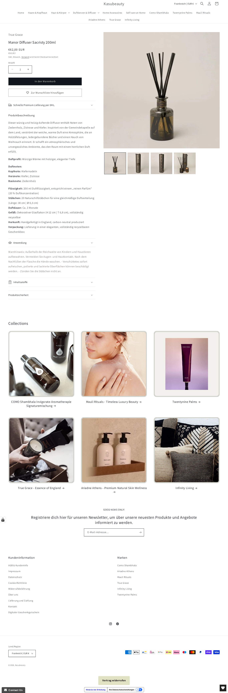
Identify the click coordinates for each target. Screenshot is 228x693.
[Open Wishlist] (223, 688)
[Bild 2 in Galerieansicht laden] (138, 163)
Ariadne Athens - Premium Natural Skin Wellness (114, 488)
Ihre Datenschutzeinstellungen (121, 690)
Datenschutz (15, 577)
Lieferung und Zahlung (20, 600)
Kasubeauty (20, 665)
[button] (60, 12)
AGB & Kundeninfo (18, 565)
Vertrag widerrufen (114, 680)
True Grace (123, 582)
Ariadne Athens (125, 571)
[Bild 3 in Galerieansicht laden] (161, 163)
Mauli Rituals (124, 577)
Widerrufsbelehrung (19, 588)
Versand (25, 57)
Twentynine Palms (184, 402)
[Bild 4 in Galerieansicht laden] (184, 163)
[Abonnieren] (140, 532)
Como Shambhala (127, 565)
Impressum (14, 571)
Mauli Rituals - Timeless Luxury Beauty (112, 402)
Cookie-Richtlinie (17, 582)
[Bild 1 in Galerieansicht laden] (115, 163)
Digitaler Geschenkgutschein (23, 612)
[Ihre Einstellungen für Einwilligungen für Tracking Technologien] (3, 520)
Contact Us (15, 690)
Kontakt (12, 606)
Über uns (13, 594)
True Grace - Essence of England (39, 488)
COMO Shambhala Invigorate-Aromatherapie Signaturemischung (41, 403)
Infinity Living (185, 488)
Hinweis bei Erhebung (95, 690)
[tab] (21, 115)
